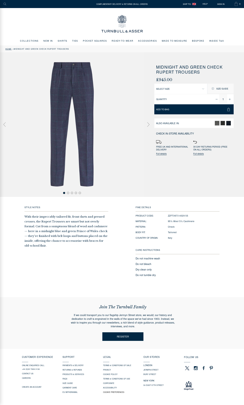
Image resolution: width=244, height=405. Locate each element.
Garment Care (70, 387)
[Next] (148, 124)
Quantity (161, 99)
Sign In (221, 4)
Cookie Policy (110, 374)
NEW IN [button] (48, 40)
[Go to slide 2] (68, 193)
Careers (26, 378)
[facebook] (204, 368)
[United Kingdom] (194, 4)
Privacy (107, 370)
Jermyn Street (150, 370)
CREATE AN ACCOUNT (31, 387)
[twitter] (187, 368)
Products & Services (73, 374)
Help (205, 4)
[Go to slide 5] (80, 193)
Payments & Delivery (73, 365)
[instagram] (196, 368)
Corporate (108, 383)
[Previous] (4, 124)
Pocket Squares (95, 40)
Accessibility (110, 387)
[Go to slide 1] (64, 193)
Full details (161, 153)
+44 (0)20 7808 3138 (31, 369)
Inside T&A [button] (216, 40)
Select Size (163, 88)
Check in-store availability (175, 133)
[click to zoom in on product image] (72, 124)
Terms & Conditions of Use (116, 378)
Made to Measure (174, 40)
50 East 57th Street (153, 385)
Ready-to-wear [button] (122, 40)
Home (8, 49)
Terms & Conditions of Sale (117, 365)
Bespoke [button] (198, 40)
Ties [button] (75, 40)
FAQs (65, 378)
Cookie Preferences (113, 392)
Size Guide (222, 88)
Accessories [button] (147, 40)
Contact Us (27, 373)
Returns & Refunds (72, 370)
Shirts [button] (62, 40)
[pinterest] (211, 368)
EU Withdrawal (70, 392)
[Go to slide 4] (76, 193)
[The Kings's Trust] (203, 385)
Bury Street (149, 374)
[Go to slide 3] (72, 193)
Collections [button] (29, 40)
